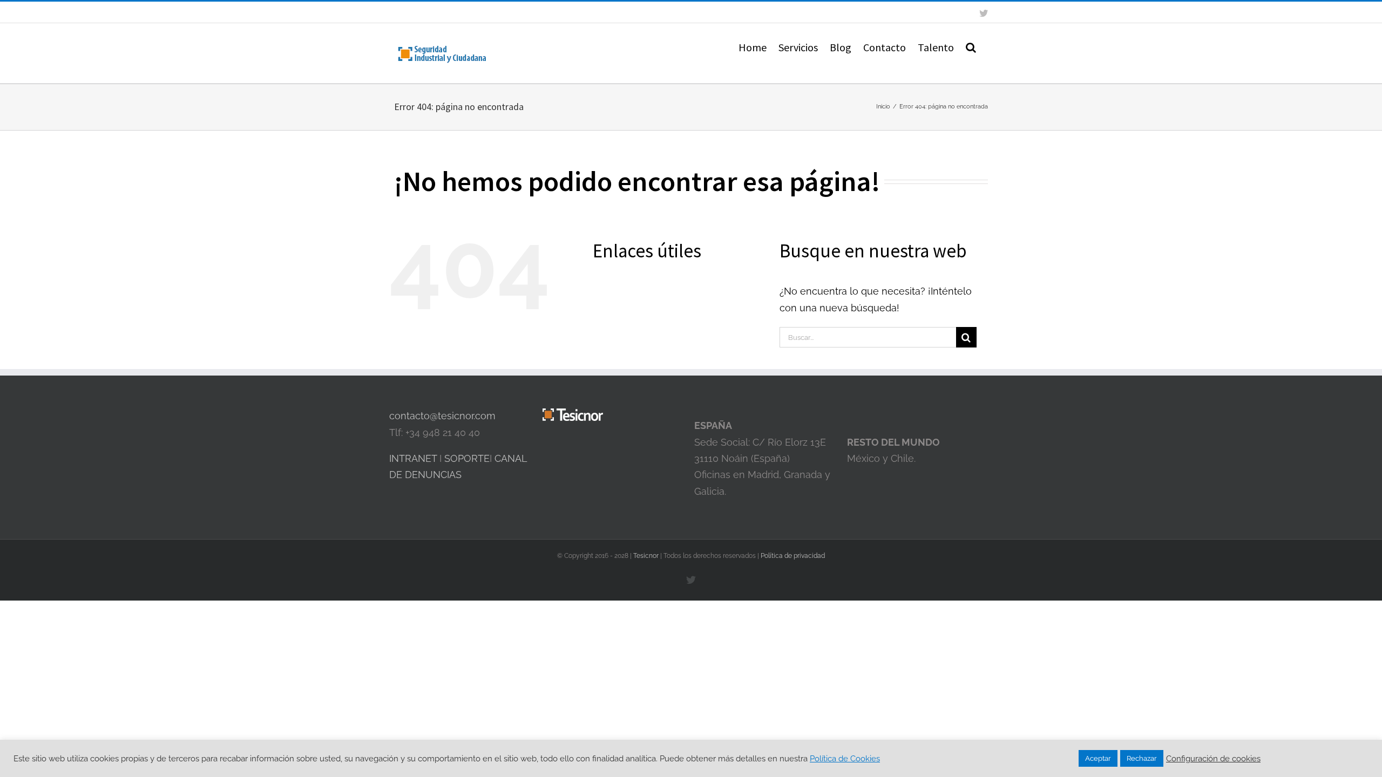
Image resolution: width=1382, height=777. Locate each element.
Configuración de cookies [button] (1213, 758)
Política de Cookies (845, 758)
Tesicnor (646, 556)
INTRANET (413, 458)
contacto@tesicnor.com (442, 415)
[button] (971, 46)
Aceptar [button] (1098, 758)
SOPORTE (467, 458)
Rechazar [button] (1142, 758)
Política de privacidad (793, 556)
